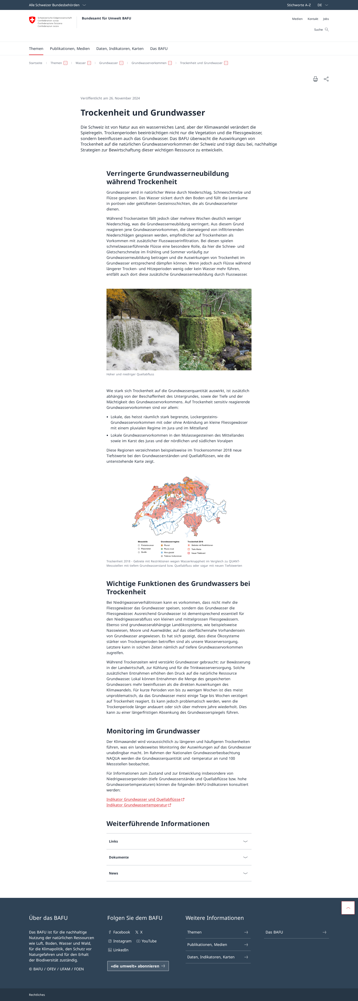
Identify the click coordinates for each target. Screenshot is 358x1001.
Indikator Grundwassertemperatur (136, 804)
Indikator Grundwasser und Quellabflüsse (143, 799)
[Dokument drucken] (315, 79)
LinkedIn (120, 949)
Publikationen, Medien (207, 944)
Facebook (121, 932)
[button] (36, 48)
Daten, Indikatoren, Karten (211, 956)
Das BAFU (274, 932)
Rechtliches (37, 995)
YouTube (149, 940)
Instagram (122, 940)
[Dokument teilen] (326, 79)
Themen (194, 932)
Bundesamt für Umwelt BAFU (106, 18)
